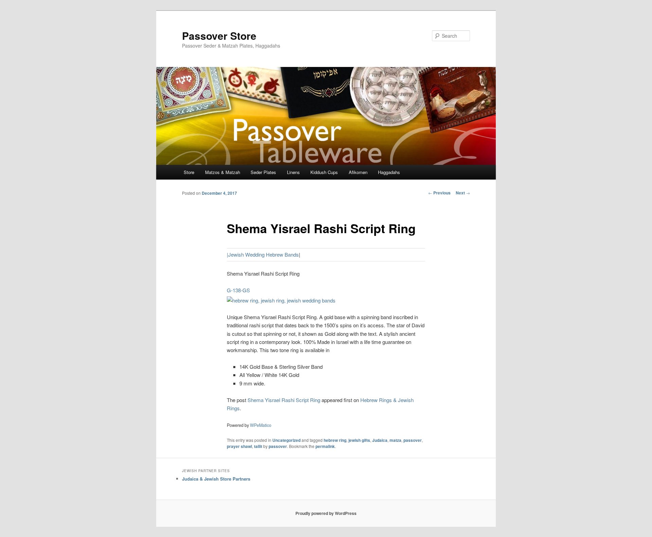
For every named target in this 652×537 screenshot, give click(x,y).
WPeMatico (260, 425)
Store (189, 172)
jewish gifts (359, 440)
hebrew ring (335, 440)
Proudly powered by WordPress (326, 513)
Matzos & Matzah (222, 172)
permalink (325, 446)
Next (463, 193)
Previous (439, 193)
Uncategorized (286, 440)
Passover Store (219, 35)
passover (412, 440)
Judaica (379, 440)
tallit (258, 446)
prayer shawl (239, 446)
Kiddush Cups (324, 172)
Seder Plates (263, 172)
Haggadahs (389, 172)
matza (395, 440)
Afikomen (358, 172)
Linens (293, 172)
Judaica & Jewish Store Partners (216, 478)
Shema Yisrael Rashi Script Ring (284, 399)
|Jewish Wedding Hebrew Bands (263, 254)
